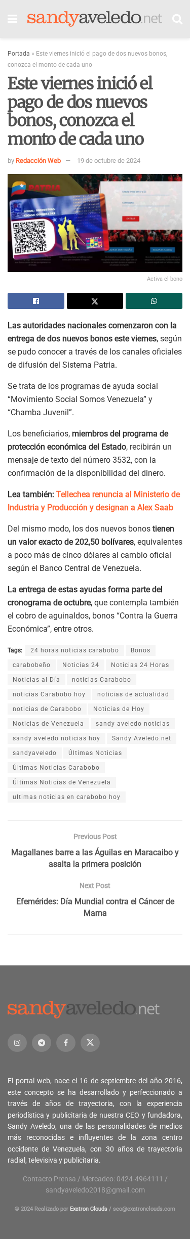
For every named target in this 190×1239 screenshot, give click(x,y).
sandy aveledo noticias (133, 723)
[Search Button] (177, 19)
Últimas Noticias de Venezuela (62, 782)
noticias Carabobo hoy (49, 694)
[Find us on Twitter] (90, 1043)
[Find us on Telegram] (41, 1043)
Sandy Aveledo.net (141, 738)
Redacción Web (38, 160)
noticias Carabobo (101, 679)
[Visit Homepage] (94, 19)
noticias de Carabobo (47, 709)
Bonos (140, 650)
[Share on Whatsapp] (154, 301)
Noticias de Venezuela (48, 723)
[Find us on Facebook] (65, 1043)
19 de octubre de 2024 (108, 160)
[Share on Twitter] (95, 301)
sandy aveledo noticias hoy (56, 738)
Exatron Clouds (88, 1209)
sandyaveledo (35, 753)
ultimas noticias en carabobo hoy (67, 797)
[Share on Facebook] (36, 301)
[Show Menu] (12, 19)
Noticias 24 (80, 665)
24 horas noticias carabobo (74, 650)
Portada (19, 53)
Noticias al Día (36, 679)
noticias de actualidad (133, 694)
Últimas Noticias (95, 753)
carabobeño (32, 665)
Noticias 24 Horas (140, 665)
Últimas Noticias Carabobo (56, 767)
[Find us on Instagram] (17, 1043)
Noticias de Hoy (118, 709)
